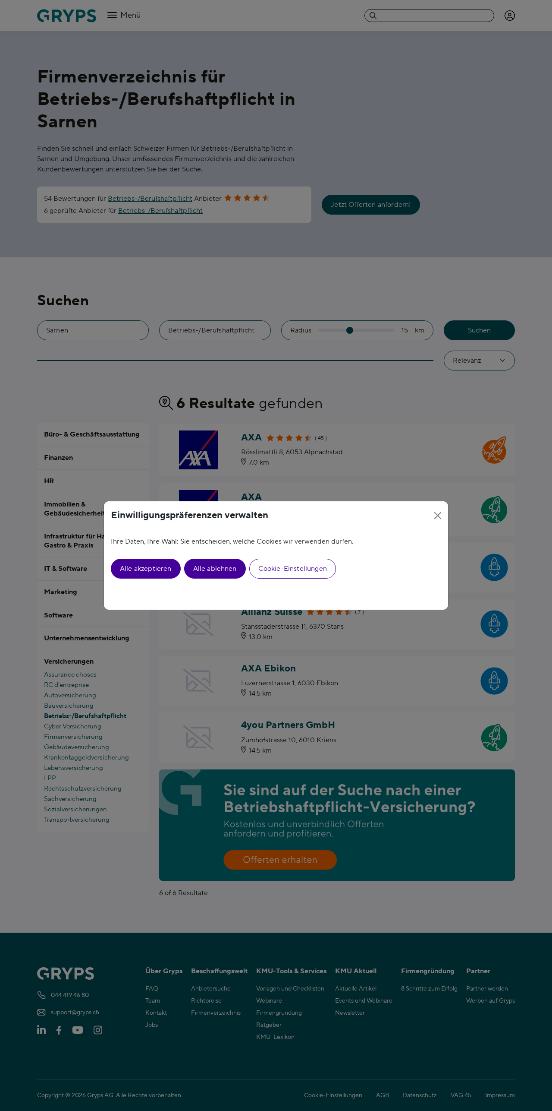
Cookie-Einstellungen (292, 568)
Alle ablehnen (215, 568)
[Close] (438, 515)
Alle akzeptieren (146, 568)
